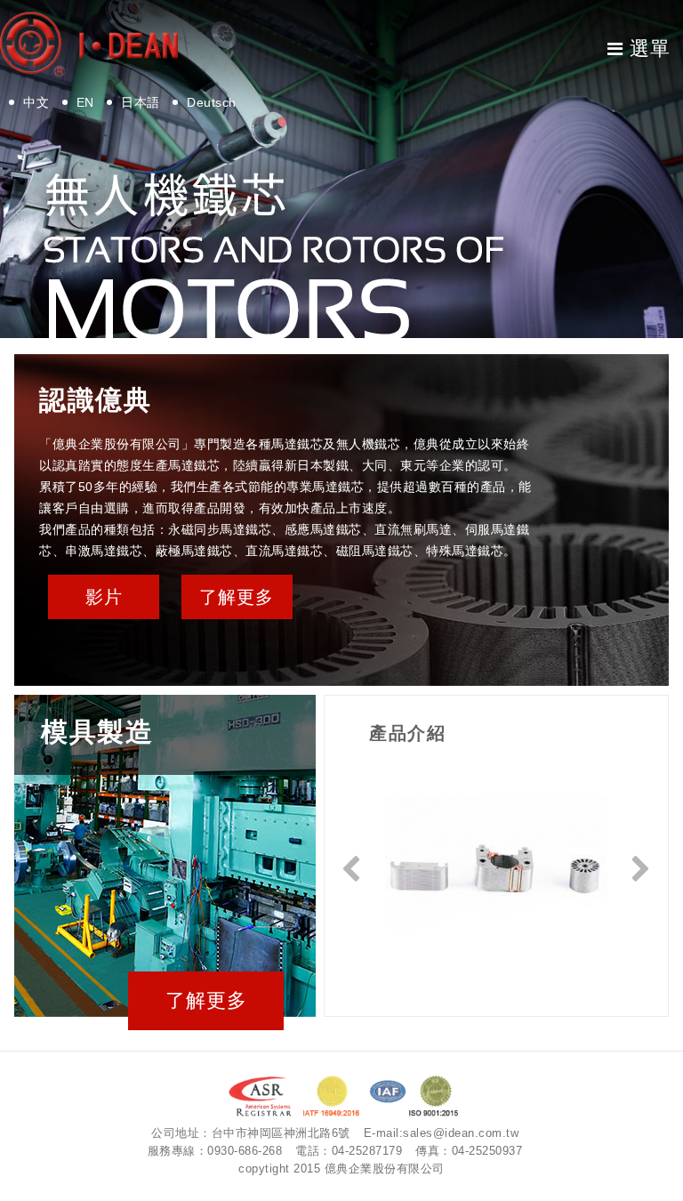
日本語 (140, 102)
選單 (650, 48)
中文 (36, 102)
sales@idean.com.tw (460, 1133)
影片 (104, 597)
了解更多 (236, 597)
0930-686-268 (244, 1150)
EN (85, 102)
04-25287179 (367, 1150)
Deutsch (212, 102)
